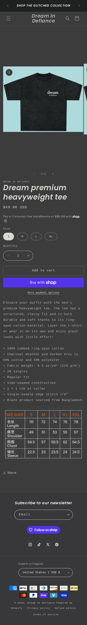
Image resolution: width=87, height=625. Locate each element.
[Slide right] (52, 174)
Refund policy (65, 608)
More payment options (43, 292)
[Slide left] (34, 174)
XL (51, 236)
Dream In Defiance (41, 603)
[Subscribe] (68, 515)
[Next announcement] (79, 5)
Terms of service (46, 614)
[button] (8, 18)
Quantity (10, 246)
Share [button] (11, 472)
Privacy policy (38, 608)
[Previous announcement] (7, 5)
